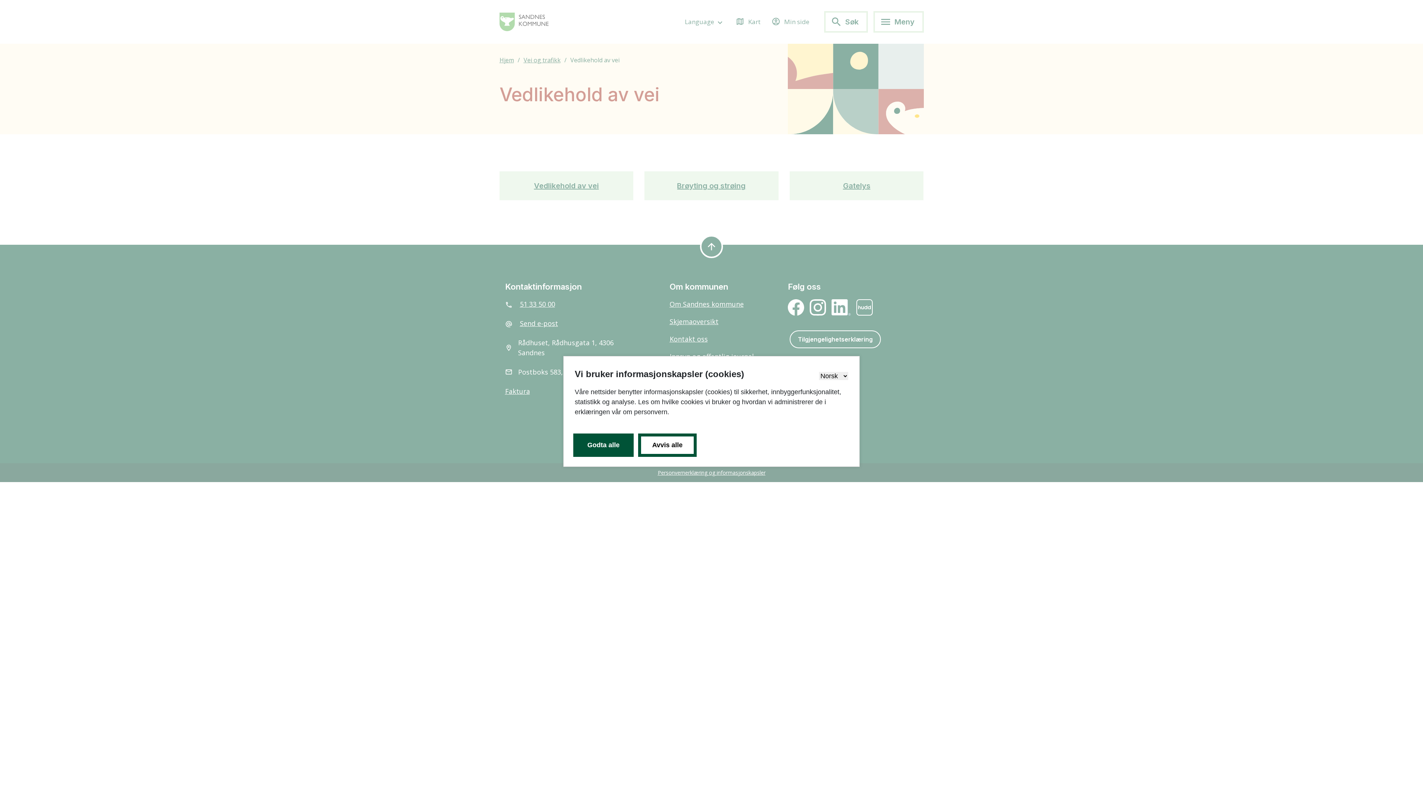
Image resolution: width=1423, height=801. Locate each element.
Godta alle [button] (603, 445)
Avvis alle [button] (667, 445)
